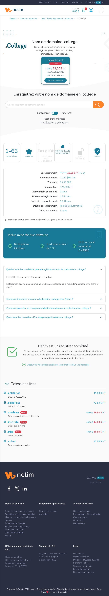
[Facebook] (9, 488)
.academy (13, 412)
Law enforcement (81, 568)
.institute (13, 422)
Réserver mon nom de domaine (19, 511)
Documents (78, 553)
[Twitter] (17, 488)
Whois (8, 535)
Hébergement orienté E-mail (18, 560)
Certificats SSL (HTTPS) (16, 566)
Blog (56, 2)
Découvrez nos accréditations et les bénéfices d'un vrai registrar (58, 364)
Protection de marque (15, 523)
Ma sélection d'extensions (54, 122)
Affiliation (43, 514)
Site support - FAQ (47, 559)
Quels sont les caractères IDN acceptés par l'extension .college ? (39, 317)
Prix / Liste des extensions (17, 526)
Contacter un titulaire (83, 565)
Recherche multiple (54, 118)
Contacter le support (48, 556)
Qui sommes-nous (81, 511)
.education (13, 393)
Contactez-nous (80, 517)
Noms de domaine (28, 18)
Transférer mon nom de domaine (20, 514)
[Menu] (101, 10)
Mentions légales (81, 556)
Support (65, 2)
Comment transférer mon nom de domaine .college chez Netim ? (39, 299)
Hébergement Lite (13, 557)
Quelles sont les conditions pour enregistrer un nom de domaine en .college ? (46, 269)
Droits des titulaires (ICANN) (86, 559)
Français (75, 2)
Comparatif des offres (15, 563)
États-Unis (93, 2)
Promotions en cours (14, 529)
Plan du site (62, 589)
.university (13, 402)
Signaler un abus (81, 562)
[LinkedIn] (24, 488)
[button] (91, 10)
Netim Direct (44, 2)
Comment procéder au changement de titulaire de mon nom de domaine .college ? (48, 308)
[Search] (98, 104)
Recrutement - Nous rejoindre (86, 514)
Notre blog (78, 520)
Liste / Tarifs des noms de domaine (57, 18)
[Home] (14, 10)
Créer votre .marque (14, 532)
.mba (10, 431)
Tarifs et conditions (55, 80)
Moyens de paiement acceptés (53, 553)
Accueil (13, 18)
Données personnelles (83, 572)
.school (11, 441)
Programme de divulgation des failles (85, 589)
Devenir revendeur (47, 511)
